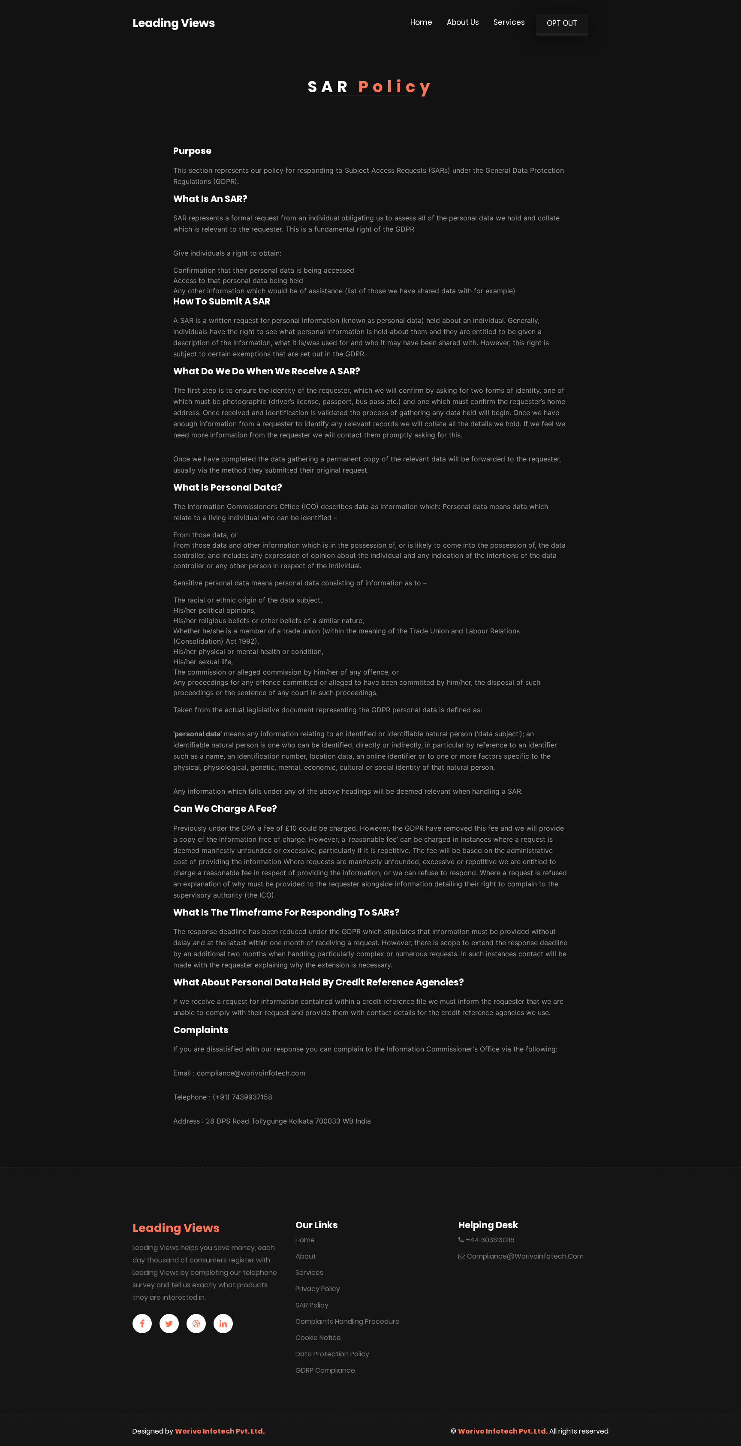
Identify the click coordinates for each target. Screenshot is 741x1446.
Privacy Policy (317, 1289)
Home (421, 22)
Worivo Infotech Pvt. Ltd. (220, 1431)
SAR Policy (311, 1305)
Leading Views (174, 23)
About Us (463, 22)
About (305, 1256)
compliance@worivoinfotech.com (251, 1073)
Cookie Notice (318, 1338)
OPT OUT (562, 23)
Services (509, 22)
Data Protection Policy (332, 1354)
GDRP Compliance (325, 1370)
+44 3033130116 (489, 1240)
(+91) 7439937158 (242, 1097)
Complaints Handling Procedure (347, 1321)
